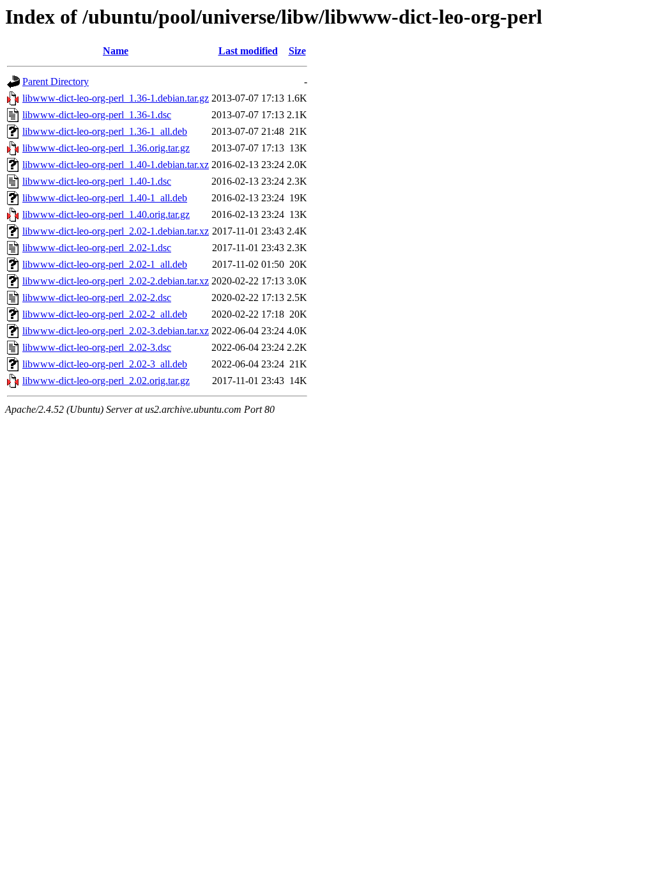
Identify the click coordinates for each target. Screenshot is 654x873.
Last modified (248, 50)
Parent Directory (55, 81)
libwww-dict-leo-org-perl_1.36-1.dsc (96, 114)
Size (297, 50)
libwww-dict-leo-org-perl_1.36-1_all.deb (104, 131)
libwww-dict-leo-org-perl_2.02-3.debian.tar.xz (115, 330)
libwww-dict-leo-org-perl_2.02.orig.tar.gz (106, 380)
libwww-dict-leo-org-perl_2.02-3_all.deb (104, 364)
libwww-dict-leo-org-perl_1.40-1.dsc (96, 181)
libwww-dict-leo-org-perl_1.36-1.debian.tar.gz (115, 98)
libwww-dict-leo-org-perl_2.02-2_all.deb (104, 314)
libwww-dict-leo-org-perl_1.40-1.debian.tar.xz (115, 164)
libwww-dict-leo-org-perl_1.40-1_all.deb (104, 197)
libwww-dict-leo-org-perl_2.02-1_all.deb (104, 264)
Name (115, 50)
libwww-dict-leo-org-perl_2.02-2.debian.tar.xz (115, 280)
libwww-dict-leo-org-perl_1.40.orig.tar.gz (106, 214)
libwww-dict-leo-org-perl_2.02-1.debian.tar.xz (115, 231)
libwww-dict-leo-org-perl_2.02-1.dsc (96, 247)
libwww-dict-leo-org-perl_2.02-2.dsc (96, 297)
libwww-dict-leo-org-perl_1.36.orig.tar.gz (106, 148)
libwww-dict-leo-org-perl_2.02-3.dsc (96, 347)
